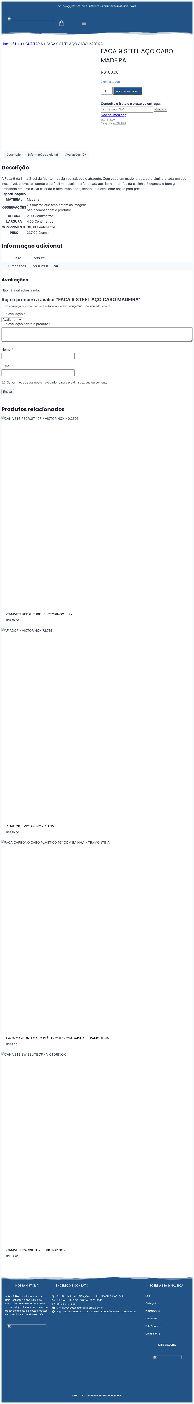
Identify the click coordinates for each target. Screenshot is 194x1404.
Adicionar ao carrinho (127, 91)
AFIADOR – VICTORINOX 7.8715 (30, 826)
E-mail (8, 366)
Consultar (160, 109)
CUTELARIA (119, 123)
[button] (84, 23)
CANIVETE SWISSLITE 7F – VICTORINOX (36, 1250)
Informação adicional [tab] (43, 154)
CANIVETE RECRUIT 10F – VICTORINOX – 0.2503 (42, 614)
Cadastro (151, 1318)
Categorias (152, 1303)
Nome (7, 349)
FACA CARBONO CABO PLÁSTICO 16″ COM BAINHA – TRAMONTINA (57, 1038)
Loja (148, 1295)
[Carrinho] (61, 23)
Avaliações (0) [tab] (75, 154)
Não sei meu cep (113, 115)
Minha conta (153, 1333)
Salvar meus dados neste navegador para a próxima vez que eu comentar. (58, 382)
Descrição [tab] (13, 154)
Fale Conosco (153, 1326)
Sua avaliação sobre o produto (26, 324)
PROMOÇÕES (153, 1311)
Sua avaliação (13, 314)
